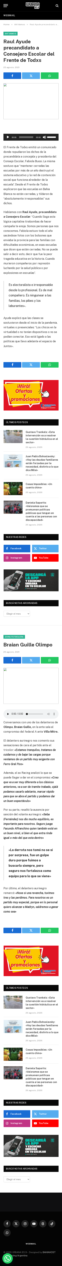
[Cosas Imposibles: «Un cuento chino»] (13, 488)
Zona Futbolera (14, 637)
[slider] (52, 137)
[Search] (57, 5)
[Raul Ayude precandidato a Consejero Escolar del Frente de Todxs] (31, 101)
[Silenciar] (44, 137)
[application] (31, 137)
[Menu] (5, 5)
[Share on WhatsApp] (50, 75)
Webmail (9, 15)
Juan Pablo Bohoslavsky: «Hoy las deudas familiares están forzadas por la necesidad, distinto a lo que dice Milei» (42, 463)
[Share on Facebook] (12, 75)
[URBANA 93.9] (32, 5)
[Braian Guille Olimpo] (31, 686)
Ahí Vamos (10, 34)
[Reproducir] (8, 137)
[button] (7, 1258)
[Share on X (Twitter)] (31, 75)
